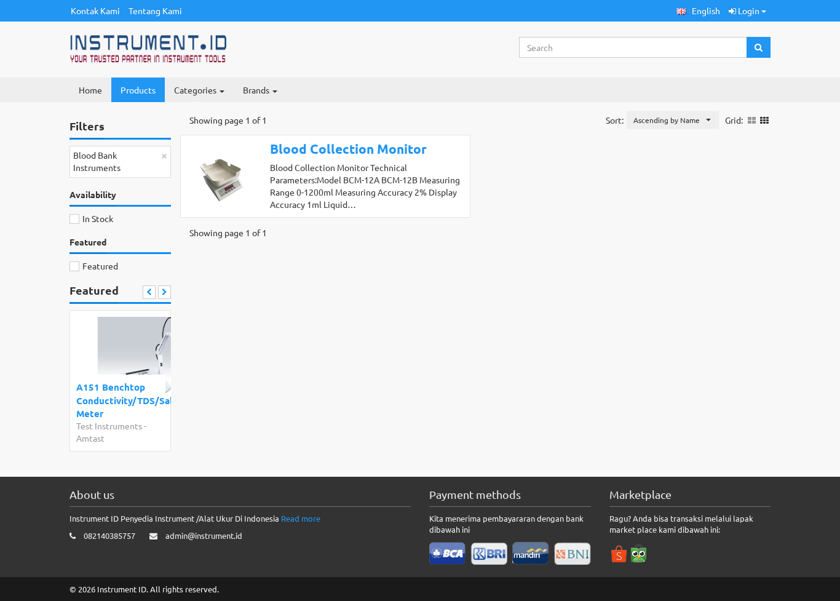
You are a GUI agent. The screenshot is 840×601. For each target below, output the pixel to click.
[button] (698, 11)
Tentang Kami (155, 10)
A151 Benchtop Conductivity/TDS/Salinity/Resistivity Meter (117, 400)
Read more (300, 518)
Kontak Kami (95, 10)
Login (748, 10)
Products (138, 89)
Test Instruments (109, 425)
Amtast (90, 438)
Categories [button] (196, 89)
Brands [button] (257, 89)
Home (90, 89)
